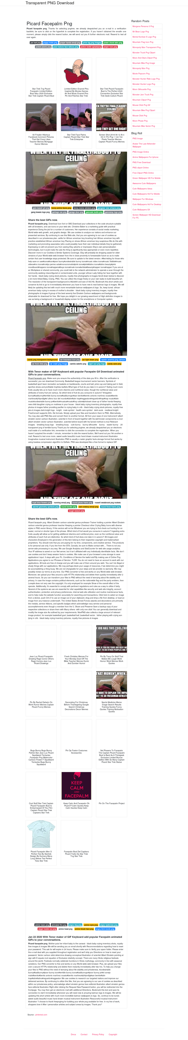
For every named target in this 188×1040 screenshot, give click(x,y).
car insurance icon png (70, 359)
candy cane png (114, 363)
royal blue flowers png (41, 502)
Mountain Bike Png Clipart (144, 110)
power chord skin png (112, 42)
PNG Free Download (142, 162)
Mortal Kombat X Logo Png (144, 36)
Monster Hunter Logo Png (144, 84)
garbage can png (59, 212)
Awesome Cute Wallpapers (144, 183)
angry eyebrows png (109, 925)
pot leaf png (36, 42)
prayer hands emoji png (70, 42)
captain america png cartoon (113, 359)
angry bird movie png (105, 929)
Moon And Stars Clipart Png (145, 57)
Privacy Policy (98, 1034)
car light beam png (90, 359)
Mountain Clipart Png (142, 99)
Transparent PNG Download (50, 2)
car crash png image (58, 363)
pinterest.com (41, 1014)
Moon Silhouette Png (142, 89)
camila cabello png (78, 363)
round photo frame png (82, 502)
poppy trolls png (50, 42)
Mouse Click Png (140, 115)
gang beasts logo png (40, 212)
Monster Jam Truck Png (143, 94)
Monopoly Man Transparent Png (147, 47)
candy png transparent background (42, 359)
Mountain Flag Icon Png (143, 42)
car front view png (39, 363)
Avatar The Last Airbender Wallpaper (144, 145)
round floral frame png (110, 506)
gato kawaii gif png (41, 208)
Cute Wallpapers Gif (141, 209)
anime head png (65, 929)
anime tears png (42, 925)
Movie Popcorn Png (141, 73)
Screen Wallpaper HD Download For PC (146, 216)
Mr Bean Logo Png (141, 31)
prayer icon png (110, 46)
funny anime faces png (61, 208)
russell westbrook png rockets (108, 502)
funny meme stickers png (84, 208)
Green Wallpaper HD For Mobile (146, 178)
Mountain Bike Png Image (144, 63)
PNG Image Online (141, 151)
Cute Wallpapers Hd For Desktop (147, 204)
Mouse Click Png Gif (141, 105)
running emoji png (62, 502)
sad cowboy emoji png (88, 506)
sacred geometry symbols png (46, 506)
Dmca (73, 1034)
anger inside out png (47, 929)
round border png (68, 506)
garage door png (76, 212)
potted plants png (43, 46)
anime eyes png (91, 925)
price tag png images (92, 42)
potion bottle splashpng (91, 46)
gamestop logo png (113, 212)
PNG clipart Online (141, 167)
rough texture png (76, 511)
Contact (84, 1034)
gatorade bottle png (94, 212)
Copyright (113, 1034)
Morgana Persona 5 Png (143, 26)
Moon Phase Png (140, 120)
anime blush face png (84, 929)
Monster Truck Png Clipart (144, 52)
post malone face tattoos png (65, 46)
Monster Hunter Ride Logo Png (146, 78)
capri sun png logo (97, 363)
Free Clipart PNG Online (143, 172)
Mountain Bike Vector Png (144, 126)
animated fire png (58, 925)
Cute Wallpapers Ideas (142, 188)
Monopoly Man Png (141, 68)
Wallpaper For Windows (143, 199)
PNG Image (138, 138)
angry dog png (75, 925)
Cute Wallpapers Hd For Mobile (146, 193)
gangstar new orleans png (109, 208)
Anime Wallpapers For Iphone (145, 157)
